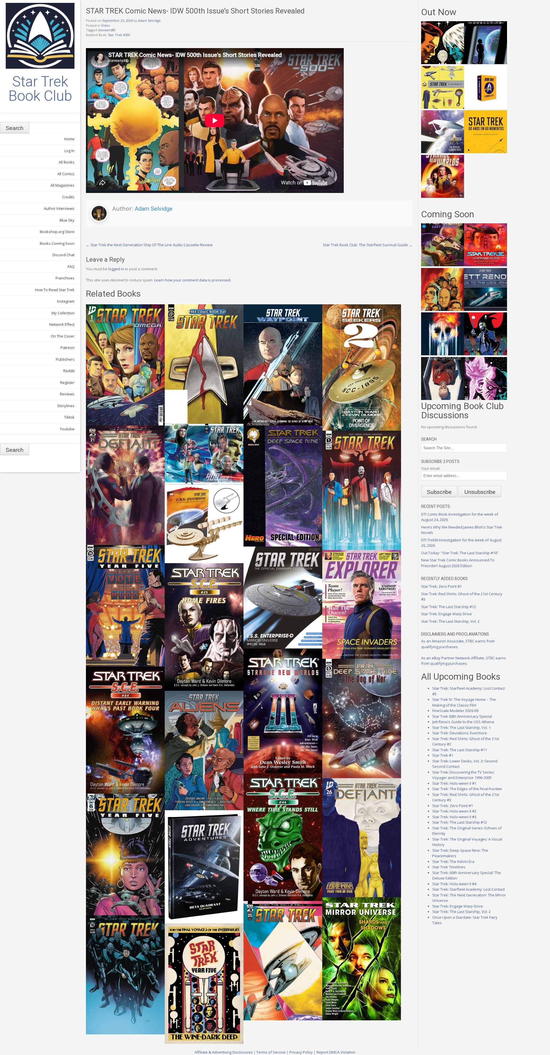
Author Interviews (59, 208)
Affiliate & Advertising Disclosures (224, 1052)
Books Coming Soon (57, 243)
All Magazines (62, 185)
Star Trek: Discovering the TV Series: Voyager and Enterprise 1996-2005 (463, 775)
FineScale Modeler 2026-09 (455, 710)
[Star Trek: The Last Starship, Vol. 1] (442, 353)
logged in (116, 268)
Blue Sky (67, 220)
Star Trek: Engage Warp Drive (446, 613)
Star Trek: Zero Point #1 (441, 586)
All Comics (65, 173)
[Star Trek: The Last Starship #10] (442, 62)
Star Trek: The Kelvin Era (453, 861)
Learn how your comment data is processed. (192, 280)
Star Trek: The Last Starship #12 (448, 606)
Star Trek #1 (442, 755)
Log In (69, 150)
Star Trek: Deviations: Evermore (459, 732)
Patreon (67, 347)
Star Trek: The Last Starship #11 (459, 749)
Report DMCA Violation (336, 1052)
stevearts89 (106, 30)
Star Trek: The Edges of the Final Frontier (467, 788)
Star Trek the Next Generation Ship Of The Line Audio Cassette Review (149, 244)
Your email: (430, 468)
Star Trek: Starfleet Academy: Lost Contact (468, 889)
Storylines (65, 405)
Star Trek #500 (119, 35)
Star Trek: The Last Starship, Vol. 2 (450, 621)
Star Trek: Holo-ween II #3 (454, 816)
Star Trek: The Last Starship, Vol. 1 (461, 727)
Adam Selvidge (149, 20)
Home (69, 138)
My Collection (63, 312)
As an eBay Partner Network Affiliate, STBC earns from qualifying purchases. (463, 660)
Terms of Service (271, 1052)
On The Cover (62, 336)
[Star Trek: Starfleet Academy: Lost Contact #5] (442, 264)
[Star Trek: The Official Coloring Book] (442, 151)
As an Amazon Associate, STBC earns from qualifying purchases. (458, 643)
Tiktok (69, 417)
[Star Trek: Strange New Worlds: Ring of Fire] (442, 196)
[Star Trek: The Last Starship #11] (485, 398)
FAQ (71, 266)
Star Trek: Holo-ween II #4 (454, 883)
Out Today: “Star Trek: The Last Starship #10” (459, 552)
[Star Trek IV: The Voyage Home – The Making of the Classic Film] (485, 264)
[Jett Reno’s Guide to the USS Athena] (485, 309)
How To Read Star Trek (54, 289)
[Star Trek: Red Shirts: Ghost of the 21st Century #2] (442, 398)
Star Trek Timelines (448, 866)
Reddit (68, 370)
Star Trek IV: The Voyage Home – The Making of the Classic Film (464, 702)
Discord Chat (63, 254)
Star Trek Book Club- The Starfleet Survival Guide (367, 244)
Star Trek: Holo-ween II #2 (454, 811)
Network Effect (61, 324)
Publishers (65, 359)
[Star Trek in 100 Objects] (442, 107)
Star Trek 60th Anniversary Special (462, 716)
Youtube (67, 428)
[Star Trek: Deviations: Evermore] (485, 353)
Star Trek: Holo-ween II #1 (454, 783)
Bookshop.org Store (57, 231)
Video (105, 25)
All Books (66, 162)
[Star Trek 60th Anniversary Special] (442, 309)
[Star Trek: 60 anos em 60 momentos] (485, 151)
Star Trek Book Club (40, 88)
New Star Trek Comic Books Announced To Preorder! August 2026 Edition (457, 562)
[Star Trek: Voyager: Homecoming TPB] (485, 62)
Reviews (67, 394)
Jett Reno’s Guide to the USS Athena (463, 721)
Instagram (65, 301)
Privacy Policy (301, 1052)
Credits (68, 197)
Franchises (65, 278)
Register (67, 382)
